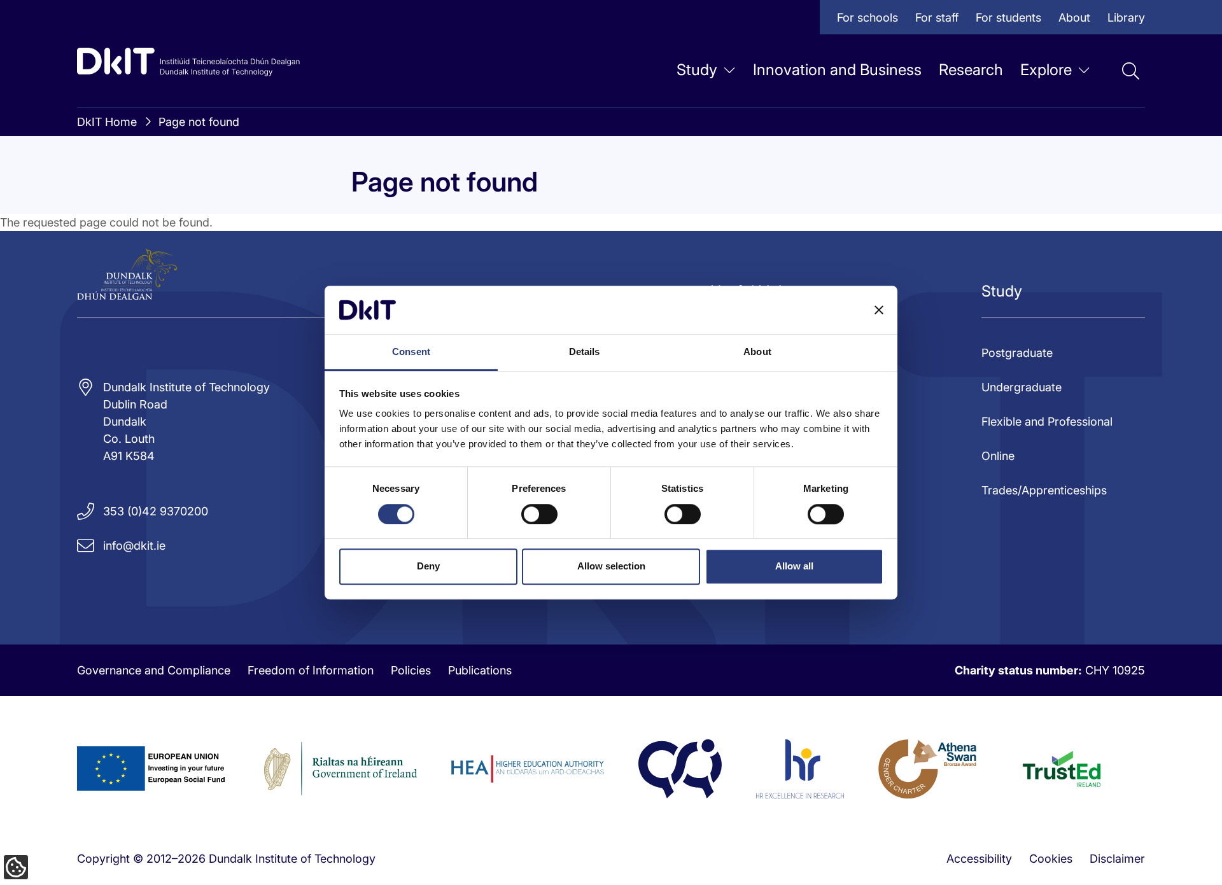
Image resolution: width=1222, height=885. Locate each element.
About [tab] (757, 352)
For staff (937, 17)
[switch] (539, 514)
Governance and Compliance (153, 670)
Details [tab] (584, 352)
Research (971, 69)
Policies (411, 670)
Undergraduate (1021, 387)
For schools (867, 17)
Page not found (198, 122)
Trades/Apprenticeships (1044, 490)
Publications (480, 670)
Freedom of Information (311, 670)
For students (1008, 17)
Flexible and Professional (1047, 421)
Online (998, 456)
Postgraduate (1017, 352)
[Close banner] (878, 309)
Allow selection (611, 566)
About (1074, 17)
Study (697, 69)
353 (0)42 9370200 (155, 511)
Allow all (794, 566)
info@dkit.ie (134, 545)
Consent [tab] (411, 352)
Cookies (1050, 858)
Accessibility (979, 858)
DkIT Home (107, 122)
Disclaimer (1117, 858)
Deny (428, 566)
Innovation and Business (837, 69)
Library (1126, 17)
